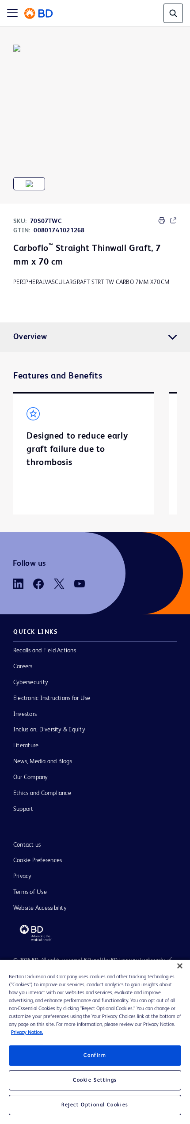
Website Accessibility (40, 908)
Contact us (27, 845)
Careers (23, 666)
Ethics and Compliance (42, 793)
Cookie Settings (95, 1080)
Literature (25, 745)
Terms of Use (30, 892)
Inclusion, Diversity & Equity (49, 730)
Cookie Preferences (37, 860)
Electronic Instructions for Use (51, 698)
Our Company (30, 777)
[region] (95, 1042)
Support (23, 809)
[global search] (173, 13)
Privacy (22, 876)
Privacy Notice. (27, 1032)
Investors (25, 714)
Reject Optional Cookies (95, 1105)
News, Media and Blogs (42, 761)
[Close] (179, 966)
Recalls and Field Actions (44, 650)
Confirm (95, 1055)
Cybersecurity (30, 682)
